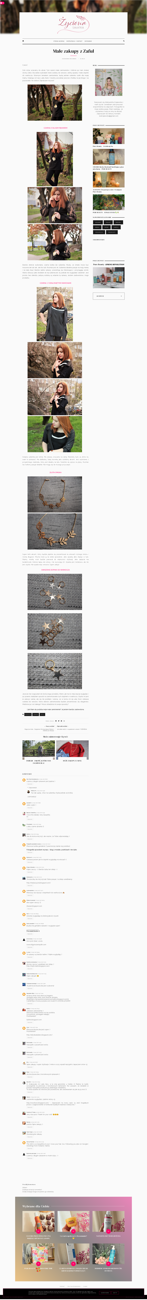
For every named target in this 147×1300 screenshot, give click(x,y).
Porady (108, 222)
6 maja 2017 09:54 (35, 952)
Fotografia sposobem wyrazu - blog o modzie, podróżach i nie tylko (52, 850)
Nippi (28, 1072)
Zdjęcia (116, 227)
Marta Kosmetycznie (32, 973)
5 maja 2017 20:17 (46, 844)
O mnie (85, 1286)
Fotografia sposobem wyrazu (34, 844)
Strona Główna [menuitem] (59, 41)
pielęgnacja (99, 232)
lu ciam (28, 952)
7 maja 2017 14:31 (37, 1042)
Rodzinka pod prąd (31, 1153)
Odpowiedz (32, 797)
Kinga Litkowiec (31, 867)
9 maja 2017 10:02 (40, 1112)
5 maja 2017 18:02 (43, 779)
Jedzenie (98, 222)
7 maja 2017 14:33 (37, 1052)
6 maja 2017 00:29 (40, 900)
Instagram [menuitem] (88, 41)
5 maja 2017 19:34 (36, 824)
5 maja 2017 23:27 (38, 890)
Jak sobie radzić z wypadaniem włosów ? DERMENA (72, 729)
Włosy (106, 227)
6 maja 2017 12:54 (42, 973)
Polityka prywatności (74, 1286)
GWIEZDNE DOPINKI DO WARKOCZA (55, 570)
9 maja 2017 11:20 (35, 1122)
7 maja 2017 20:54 (35, 1082)
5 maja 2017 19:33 (40, 812)
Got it (115, 1292)
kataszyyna (29, 877)
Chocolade (29, 824)
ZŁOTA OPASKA (55, 472)
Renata (28, 1122)
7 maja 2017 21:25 (35, 1097)
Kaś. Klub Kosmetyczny (33, 779)
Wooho (28, 1097)
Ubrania (35, 714)
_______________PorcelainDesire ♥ (33, 930)
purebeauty (112, 232)
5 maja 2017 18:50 (36, 802)
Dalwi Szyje (29, 1132)
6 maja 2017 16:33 (35, 1008)
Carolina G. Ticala (31, 1112)
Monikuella (29, 1042)
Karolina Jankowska (32, 962)
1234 (28, 1027)
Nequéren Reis (30, 993)
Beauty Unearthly (31, 812)
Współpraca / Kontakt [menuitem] (74, 41)
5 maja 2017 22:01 (39, 867)
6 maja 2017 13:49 (39, 993)
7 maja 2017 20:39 (34, 1072)
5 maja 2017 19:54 (34, 834)
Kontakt (62, 1286)
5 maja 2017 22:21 (37, 877)
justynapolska (30, 890)
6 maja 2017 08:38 (39, 923)
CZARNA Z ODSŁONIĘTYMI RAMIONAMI (55, 283)
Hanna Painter (30, 1141)
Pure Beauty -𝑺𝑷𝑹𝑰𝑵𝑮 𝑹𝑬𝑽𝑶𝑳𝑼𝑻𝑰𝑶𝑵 (108, 264)
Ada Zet (29, 1082)
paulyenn (29, 802)
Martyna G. (29, 857)
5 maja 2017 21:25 (37, 857)
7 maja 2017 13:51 (33, 1027)
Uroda (97, 227)
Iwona (28, 834)
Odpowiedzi (33, 787)
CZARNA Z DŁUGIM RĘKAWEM (55, 128)
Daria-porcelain (30, 923)
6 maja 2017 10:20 (41, 962)
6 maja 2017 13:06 (41, 983)
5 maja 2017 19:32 (40, 790)
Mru (28, 1062)
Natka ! (28, 1008)
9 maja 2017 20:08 (37, 1132)
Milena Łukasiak (31, 900)
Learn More (105, 1292)
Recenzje (28, 714)
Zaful (42, 714)
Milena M (33, 790)
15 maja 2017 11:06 (40, 1153)
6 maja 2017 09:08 (37, 938)
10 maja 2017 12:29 (39, 1141)
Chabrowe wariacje (31, 983)
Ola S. (28, 913)
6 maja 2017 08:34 (34, 913)
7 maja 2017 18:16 (33, 1062)
